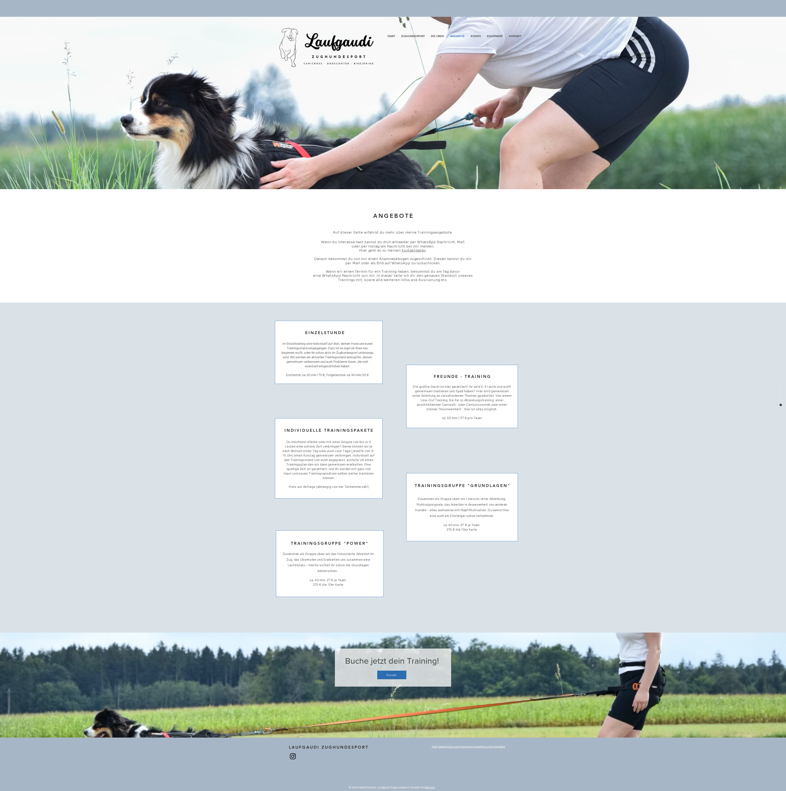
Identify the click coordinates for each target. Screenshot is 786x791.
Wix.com (430, 787)
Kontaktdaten (414, 250)
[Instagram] (293, 756)
